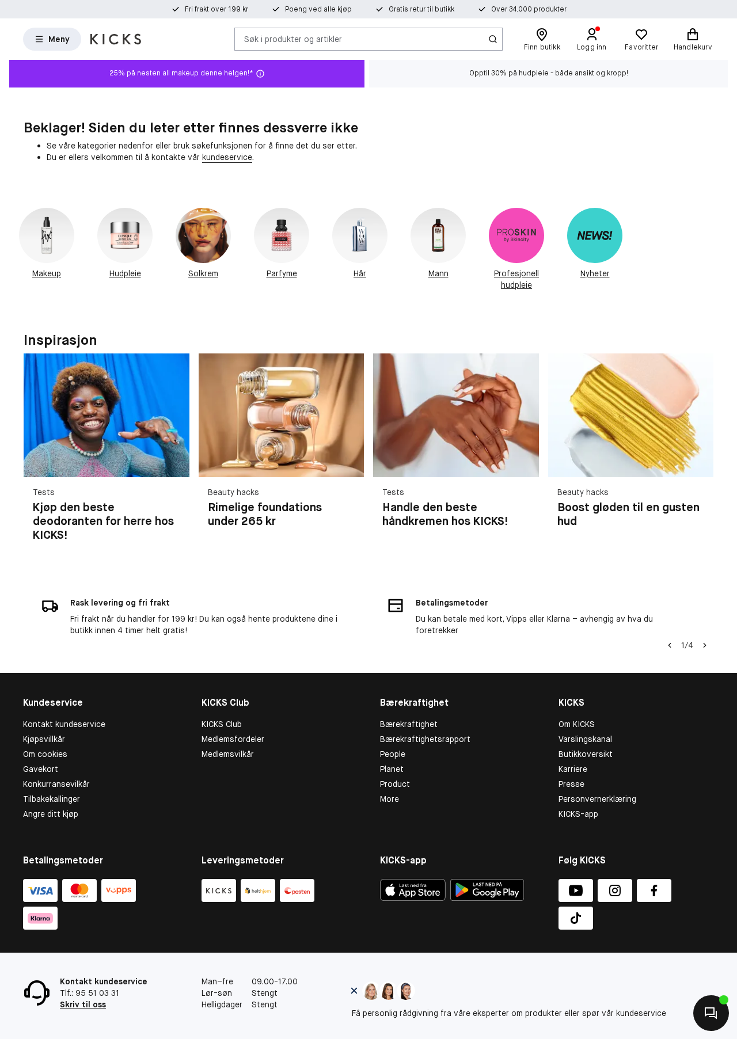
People (392, 754)
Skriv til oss (83, 1004)
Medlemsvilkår (228, 754)
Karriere (573, 769)
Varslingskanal (585, 739)
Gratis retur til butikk (421, 9)
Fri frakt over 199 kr (216, 9)
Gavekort (40, 769)
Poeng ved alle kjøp (318, 9)
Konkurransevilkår (56, 784)
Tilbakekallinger (51, 799)
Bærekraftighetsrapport (425, 739)
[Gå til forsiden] (115, 39)
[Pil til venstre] (669, 645)
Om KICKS (577, 724)
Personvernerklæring (597, 799)
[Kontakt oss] (711, 1013)
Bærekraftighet (409, 724)
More (389, 799)
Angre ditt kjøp (50, 814)
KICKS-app (578, 814)
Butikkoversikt (586, 754)
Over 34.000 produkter (529, 9)
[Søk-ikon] (493, 39)
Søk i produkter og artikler (293, 38)
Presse (571, 784)
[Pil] (699, 454)
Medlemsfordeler (233, 739)
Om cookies (45, 754)
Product (395, 784)
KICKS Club (222, 724)
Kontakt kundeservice (64, 724)
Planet (392, 769)
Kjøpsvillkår (44, 739)
